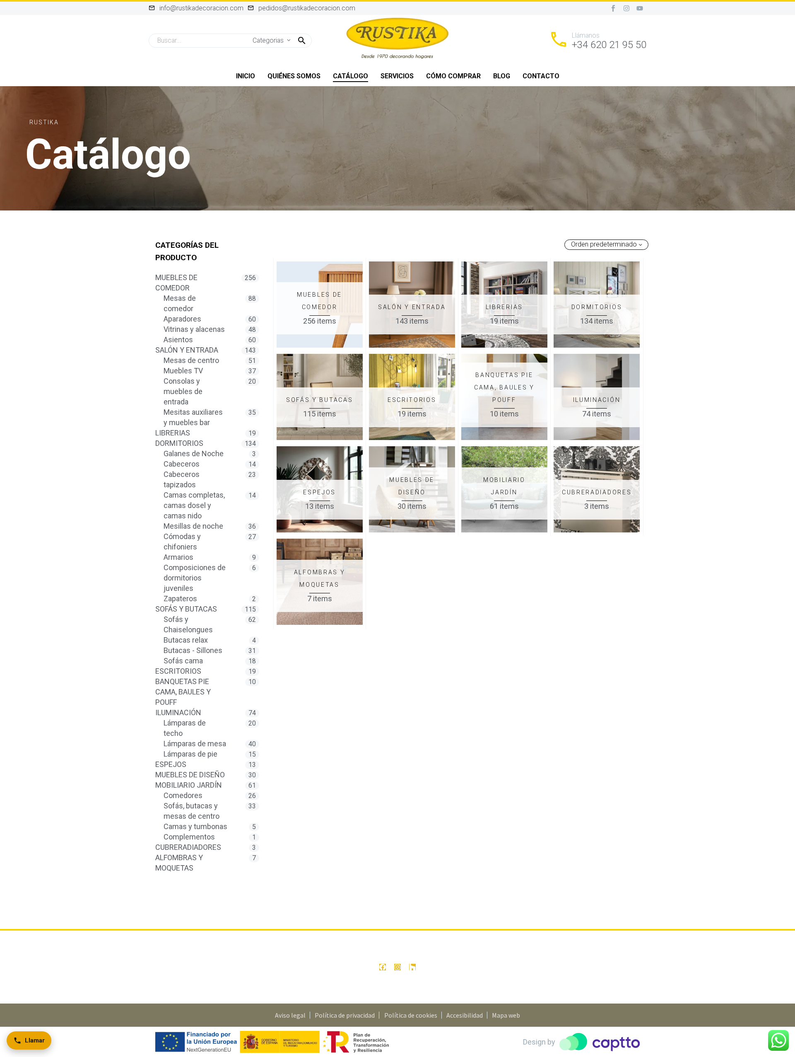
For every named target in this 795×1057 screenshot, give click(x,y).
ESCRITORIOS (178, 671)
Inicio (245, 76)
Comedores (183, 795)
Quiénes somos (293, 76)
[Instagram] (626, 8)
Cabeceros (182, 464)
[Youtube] (639, 8)
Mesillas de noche (193, 526)
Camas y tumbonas (195, 826)
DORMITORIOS (179, 443)
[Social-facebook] (613, 8)
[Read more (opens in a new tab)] (597, 40)
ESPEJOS (170, 764)
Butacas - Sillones (193, 650)
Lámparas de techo (185, 728)
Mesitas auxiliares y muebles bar (193, 417)
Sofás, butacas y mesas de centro (191, 810)
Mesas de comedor (180, 303)
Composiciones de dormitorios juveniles (195, 578)
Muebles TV (183, 370)
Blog (501, 76)
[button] (302, 41)
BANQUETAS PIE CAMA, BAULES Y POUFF (183, 691)
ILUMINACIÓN (178, 712)
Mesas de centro (191, 360)
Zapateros (180, 598)
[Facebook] (382, 967)
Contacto (541, 76)
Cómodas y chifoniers (182, 541)
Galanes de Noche (194, 453)
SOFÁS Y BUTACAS (186, 609)
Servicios (397, 76)
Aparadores (182, 318)
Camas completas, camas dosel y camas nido (194, 505)
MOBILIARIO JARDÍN (188, 785)
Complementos (189, 836)
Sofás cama (183, 660)
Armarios (178, 557)
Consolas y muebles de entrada (183, 391)
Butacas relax (186, 640)
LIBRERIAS (172, 432)
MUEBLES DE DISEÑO (190, 774)
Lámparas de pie (190, 754)
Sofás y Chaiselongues (188, 624)
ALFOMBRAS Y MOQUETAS (179, 862)
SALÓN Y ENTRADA (186, 350)
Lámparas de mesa (195, 743)
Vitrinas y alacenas (194, 329)
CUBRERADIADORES (188, 847)
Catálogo (350, 76)
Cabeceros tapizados (182, 479)
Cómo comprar (453, 76)
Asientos (178, 339)
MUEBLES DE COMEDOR (176, 282)
